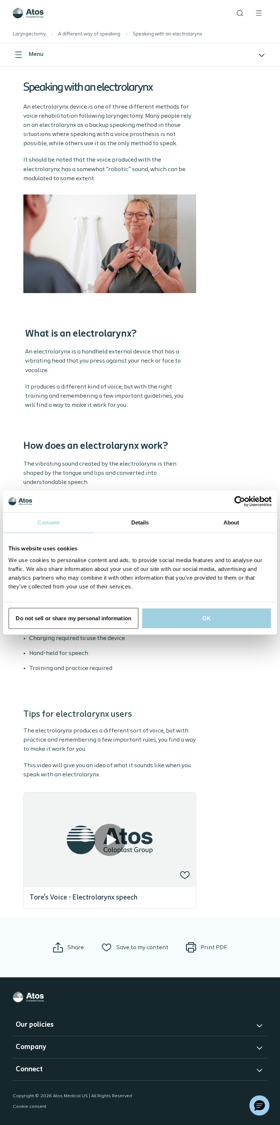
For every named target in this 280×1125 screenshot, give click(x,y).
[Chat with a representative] (259, 1105)
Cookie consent (29, 1106)
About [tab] (231, 522)
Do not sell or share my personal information (73, 618)
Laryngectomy (29, 34)
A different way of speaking (89, 34)
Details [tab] (140, 522)
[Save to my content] (185, 875)
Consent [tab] (48, 522)
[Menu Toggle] (259, 13)
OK (206, 618)
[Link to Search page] (240, 13)
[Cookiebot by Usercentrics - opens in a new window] (240, 501)
